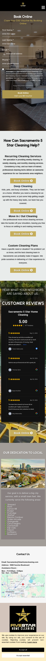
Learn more (32, 642)
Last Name (8, 40)
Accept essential (23, 655)
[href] (23, 586)
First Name (8, 30)
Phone (6, 59)
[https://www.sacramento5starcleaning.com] (23, 619)
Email (5, 50)
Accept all (23, 650)
